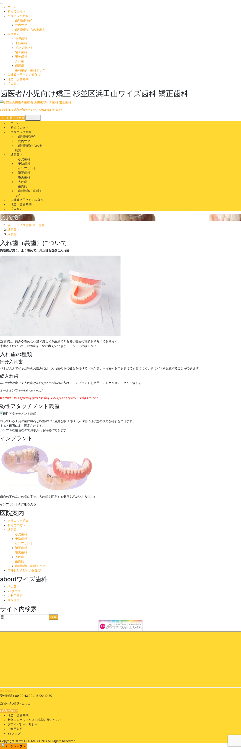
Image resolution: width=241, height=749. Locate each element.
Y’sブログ (14, 591)
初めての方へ (17, 11)
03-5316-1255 (10, 691)
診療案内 (14, 34)
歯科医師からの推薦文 (30, 29)
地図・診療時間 (18, 79)
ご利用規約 (15, 595)
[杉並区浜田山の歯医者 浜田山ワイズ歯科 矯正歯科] (35, 102)
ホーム (12, 7)
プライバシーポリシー (23, 724)
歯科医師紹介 (24, 20)
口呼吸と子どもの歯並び (24, 75)
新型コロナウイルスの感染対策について (35, 720)
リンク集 (14, 600)
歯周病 (19, 65)
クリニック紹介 (18, 16)
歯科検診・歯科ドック (30, 70)
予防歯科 (21, 43)
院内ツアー (22, 25)
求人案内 (14, 84)
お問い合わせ (9, 711)
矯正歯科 (21, 52)
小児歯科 (21, 38)
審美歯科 (21, 56)
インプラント (24, 47)
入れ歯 (19, 61)
